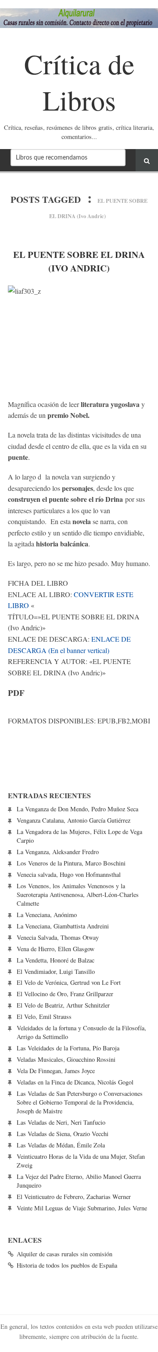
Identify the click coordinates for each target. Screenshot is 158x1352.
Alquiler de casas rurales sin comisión (64, 1254)
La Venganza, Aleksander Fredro (58, 852)
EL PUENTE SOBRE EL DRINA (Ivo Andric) (79, 261)
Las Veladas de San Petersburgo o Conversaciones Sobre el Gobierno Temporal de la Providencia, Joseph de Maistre (80, 1102)
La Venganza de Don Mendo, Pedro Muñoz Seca (77, 809)
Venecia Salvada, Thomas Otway (58, 937)
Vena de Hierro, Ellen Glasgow (55, 949)
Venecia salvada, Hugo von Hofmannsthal (69, 874)
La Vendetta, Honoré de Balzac (55, 960)
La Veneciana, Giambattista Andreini (63, 926)
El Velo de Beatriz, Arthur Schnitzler (63, 1005)
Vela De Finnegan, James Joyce (56, 1071)
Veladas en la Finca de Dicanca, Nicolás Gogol (75, 1082)
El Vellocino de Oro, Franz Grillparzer (65, 994)
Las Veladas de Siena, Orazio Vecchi (62, 1134)
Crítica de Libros (79, 81)
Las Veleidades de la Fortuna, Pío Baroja (68, 1048)
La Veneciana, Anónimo (47, 915)
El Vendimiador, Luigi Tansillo (56, 971)
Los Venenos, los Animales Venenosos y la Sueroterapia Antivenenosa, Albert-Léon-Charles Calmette (78, 894)
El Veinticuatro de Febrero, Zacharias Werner (74, 1196)
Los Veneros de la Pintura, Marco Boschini (71, 863)
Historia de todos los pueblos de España (67, 1265)
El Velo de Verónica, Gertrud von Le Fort (69, 982)
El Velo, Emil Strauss (44, 1016)
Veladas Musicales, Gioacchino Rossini (66, 1059)
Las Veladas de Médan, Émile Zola (61, 1145)
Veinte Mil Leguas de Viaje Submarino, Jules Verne (82, 1208)
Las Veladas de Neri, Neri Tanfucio (61, 1122)
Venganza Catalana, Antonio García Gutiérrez (73, 820)
